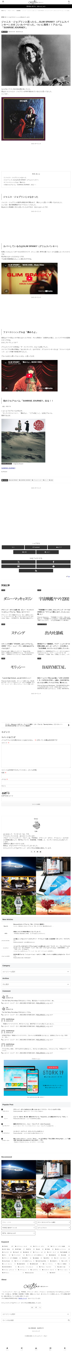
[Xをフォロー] (18, 562)
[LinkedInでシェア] (44, 807)
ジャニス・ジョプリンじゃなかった (15, 177)
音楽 (52, 480)
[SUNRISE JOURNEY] (23, 440)
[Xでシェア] (12, 797)
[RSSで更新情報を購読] (36, 570)
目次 (33, 174)
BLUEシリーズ (23, 1298)
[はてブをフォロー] (18, 566)
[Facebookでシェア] (12, 802)
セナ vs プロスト (42, 1227)
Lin (36, 831)
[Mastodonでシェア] (28, 797)
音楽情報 (5, 31)
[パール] (23, 119)
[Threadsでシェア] (28, 802)
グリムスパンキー (37, 480)
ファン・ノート (6, 1222)
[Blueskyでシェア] (44, 797)
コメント (5, 743)
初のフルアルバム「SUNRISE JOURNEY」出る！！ (20, 184)
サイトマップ (36, 1331)
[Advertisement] (36, 157)
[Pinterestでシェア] (28, 807)
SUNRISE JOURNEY (8, 468)
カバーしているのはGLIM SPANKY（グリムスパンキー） (22, 180)
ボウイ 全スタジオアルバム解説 (46, 1222)
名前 (3, 772)
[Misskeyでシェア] (60, 797)
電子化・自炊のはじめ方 (9, 1233)
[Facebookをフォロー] (53, 562)
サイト (3, 786)
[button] (47, 552)
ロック (46, 480)
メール (4, 779)
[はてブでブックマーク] (60, 802)
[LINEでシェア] (12, 807)
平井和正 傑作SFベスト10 (9, 1227)
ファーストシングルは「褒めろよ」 (15, 182)
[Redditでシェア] (44, 802)
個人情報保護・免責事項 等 (36, 1328)
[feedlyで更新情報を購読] (53, 566)
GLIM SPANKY (14, 480)
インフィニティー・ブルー (39, 1336)
